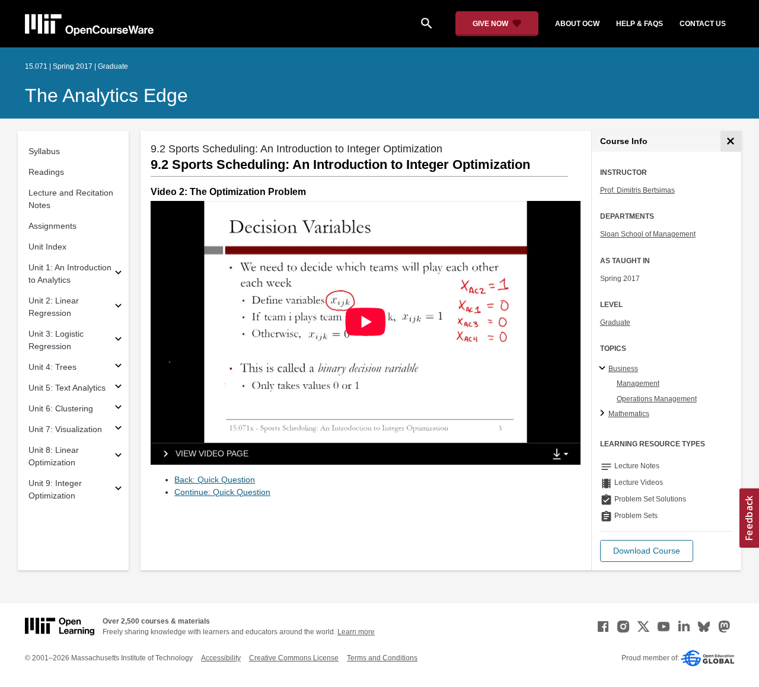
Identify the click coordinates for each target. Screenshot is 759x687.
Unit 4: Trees (52, 367)
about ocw (577, 24)
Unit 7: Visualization (65, 429)
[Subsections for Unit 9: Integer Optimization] (118, 490)
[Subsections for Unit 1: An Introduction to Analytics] (118, 274)
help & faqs (639, 24)
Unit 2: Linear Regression (53, 307)
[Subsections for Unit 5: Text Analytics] (118, 388)
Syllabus (44, 151)
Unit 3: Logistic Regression (56, 340)
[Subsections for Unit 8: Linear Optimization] (118, 457)
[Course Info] (730, 141)
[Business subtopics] (604, 368)
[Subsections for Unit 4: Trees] (118, 367)
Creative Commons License (294, 658)
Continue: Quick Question (222, 492)
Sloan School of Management (648, 234)
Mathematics (628, 414)
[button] (646, 551)
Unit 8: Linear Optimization (53, 456)
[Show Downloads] (563, 454)
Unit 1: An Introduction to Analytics (69, 274)
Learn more (356, 632)
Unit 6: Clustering (60, 408)
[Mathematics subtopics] (604, 413)
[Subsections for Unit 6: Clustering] (118, 409)
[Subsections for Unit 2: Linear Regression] (118, 307)
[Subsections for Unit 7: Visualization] (118, 429)
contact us (703, 24)
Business (623, 369)
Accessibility (221, 658)
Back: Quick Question (214, 479)
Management (638, 383)
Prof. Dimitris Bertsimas (637, 190)
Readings (46, 172)
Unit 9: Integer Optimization (55, 489)
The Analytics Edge (106, 95)
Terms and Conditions (382, 658)
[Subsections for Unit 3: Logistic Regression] (118, 341)
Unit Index (47, 246)
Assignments (52, 226)
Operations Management (657, 399)
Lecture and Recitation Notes (70, 199)
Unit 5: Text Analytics (67, 387)
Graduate (615, 322)
